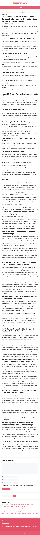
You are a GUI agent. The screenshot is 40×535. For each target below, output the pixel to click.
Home (3, 12)
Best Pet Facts (19, 533)
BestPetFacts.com (5, 523)
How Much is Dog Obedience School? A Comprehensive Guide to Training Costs (17, 504)
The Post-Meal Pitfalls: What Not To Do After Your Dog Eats (13, 506)
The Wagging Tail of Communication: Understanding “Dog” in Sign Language (16, 508)
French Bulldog (6, 12)
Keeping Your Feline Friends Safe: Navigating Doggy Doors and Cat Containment (17, 511)
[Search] (14, 496)
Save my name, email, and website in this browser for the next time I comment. (18, 485)
